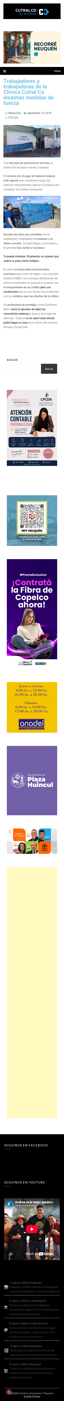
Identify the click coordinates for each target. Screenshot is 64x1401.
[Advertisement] (32, 992)
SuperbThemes (32, 1396)
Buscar (12, 359)
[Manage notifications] (9, 1392)
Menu (57, 70)
